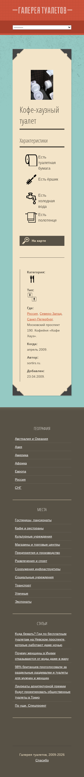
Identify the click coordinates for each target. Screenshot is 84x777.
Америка (21, 455)
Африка (21, 463)
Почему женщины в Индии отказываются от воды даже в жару (42, 656)
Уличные (21, 593)
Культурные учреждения (33, 536)
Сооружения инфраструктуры (37, 569)
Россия (32, 313)
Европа (20, 471)
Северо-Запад (51, 313)
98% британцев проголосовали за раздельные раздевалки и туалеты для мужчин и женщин (41, 672)
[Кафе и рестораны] (32, 282)
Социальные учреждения (34, 577)
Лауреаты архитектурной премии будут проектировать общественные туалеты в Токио (42, 691)
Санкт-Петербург (39, 319)
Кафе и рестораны (29, 528)
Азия (18, 447)
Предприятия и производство (37, 553)
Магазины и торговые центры (37, 544)
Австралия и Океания (31, 439)
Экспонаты (23, 601)
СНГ (18, 487)
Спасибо (42, 760)
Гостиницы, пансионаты (33, 520)
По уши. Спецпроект (30, 705)
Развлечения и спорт (31, 561)
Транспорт (23, 585)
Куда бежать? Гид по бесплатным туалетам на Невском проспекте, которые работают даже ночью (40, 639)
